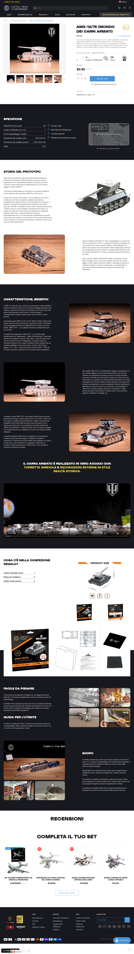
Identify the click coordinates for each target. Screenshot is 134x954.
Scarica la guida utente (109, 148)
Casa (5, 21)
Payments (79, 929)
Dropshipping (57, 921)
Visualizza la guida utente (110, 134)
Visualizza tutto (67, 893)
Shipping (56, 929)
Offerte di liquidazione (18, 21)
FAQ (33, 924)
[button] (124, 1)
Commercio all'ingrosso (61, 918)
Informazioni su (37, 918)
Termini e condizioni (83, 918)
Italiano (18, 952)
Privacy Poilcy (81, 921)
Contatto (35, 921)
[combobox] (70, 8)
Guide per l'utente (38, 927)
